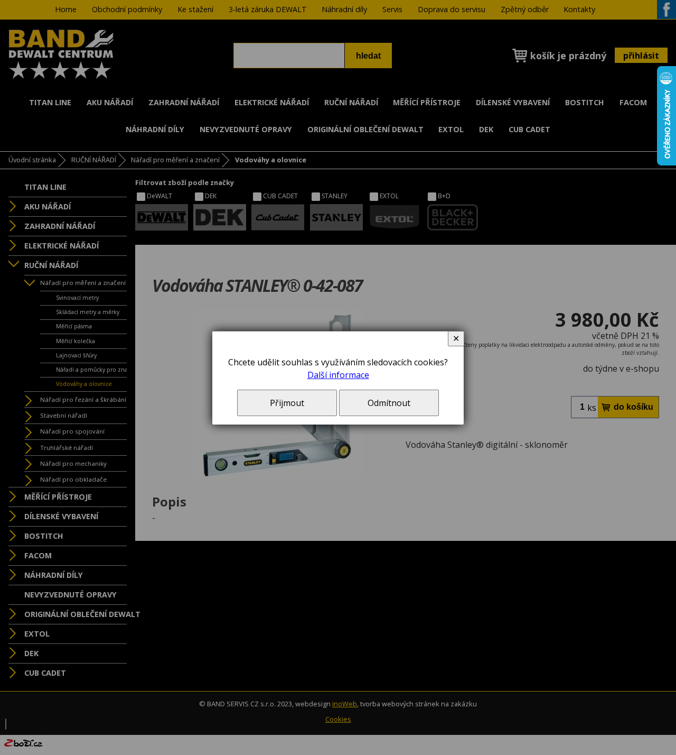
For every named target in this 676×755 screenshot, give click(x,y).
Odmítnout (389, 403)
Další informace (338, 375)
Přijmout (287, 403)
